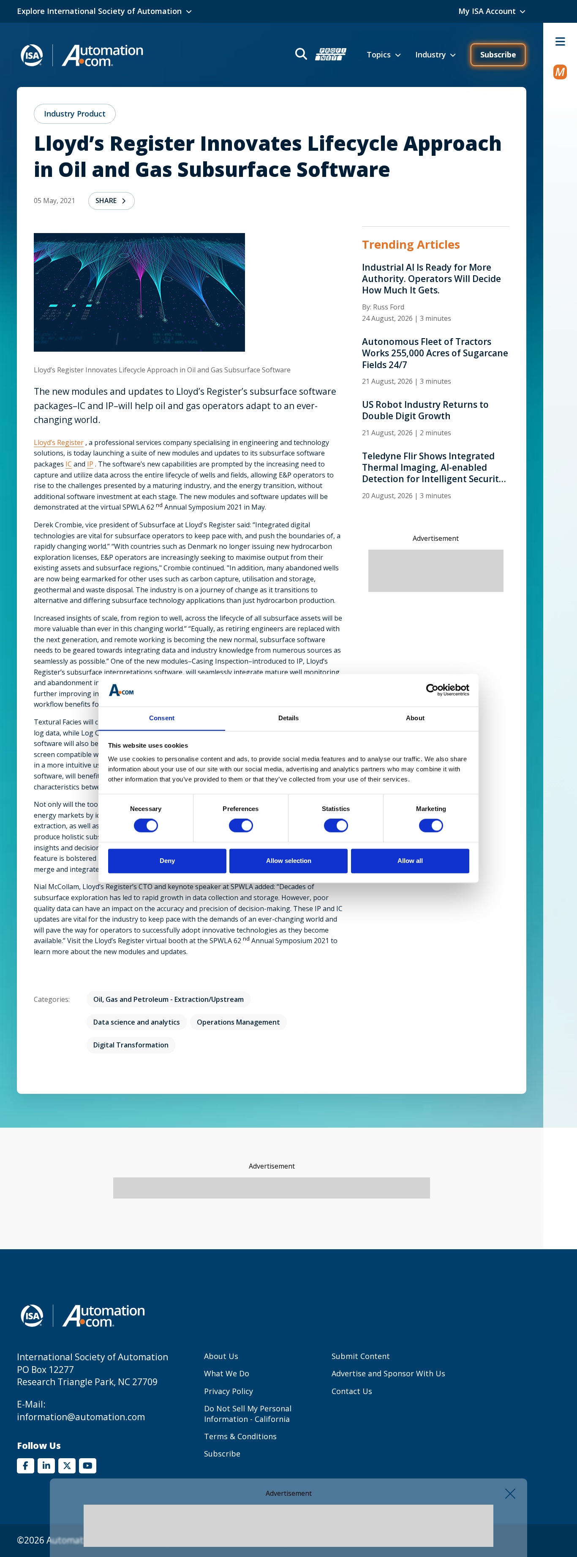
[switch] (241, 826)
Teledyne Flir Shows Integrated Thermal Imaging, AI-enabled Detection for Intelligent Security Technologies (433, 467)
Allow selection (288, 860)
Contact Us (352, 1391)
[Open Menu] (560, 41)
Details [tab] (288, 718)
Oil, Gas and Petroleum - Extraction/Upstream (168, 999)
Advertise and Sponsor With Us (388, 1373)
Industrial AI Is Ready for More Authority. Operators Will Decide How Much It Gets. (431, 279)
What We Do (226, 1373)
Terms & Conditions (240, 1436)
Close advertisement (510, 1493)
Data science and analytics (136, 1022)
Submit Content (361, 1356)
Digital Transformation (131, 1045)
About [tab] (415, 718)
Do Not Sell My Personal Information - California (247, 1413)
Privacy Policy (228, 1391)
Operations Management (238, 1022)
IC (68, 464)
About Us (221, 1356)
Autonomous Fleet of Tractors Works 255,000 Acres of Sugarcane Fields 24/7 (435, 353)
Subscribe (498, 54)
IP (90, 464)
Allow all (410, 860)
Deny (167, 860)
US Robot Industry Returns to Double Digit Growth (425, 410)
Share (106, 200)
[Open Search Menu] (320, 55)
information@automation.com (81, 1417)
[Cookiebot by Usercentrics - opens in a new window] (432, 690)
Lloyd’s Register (59, 442)
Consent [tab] (161, 718)
